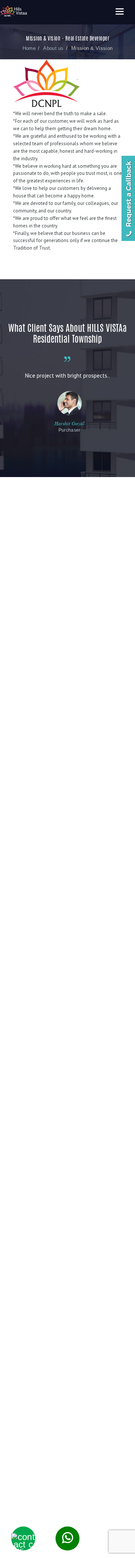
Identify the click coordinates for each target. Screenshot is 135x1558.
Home (29, 48)
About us (53, 48)
